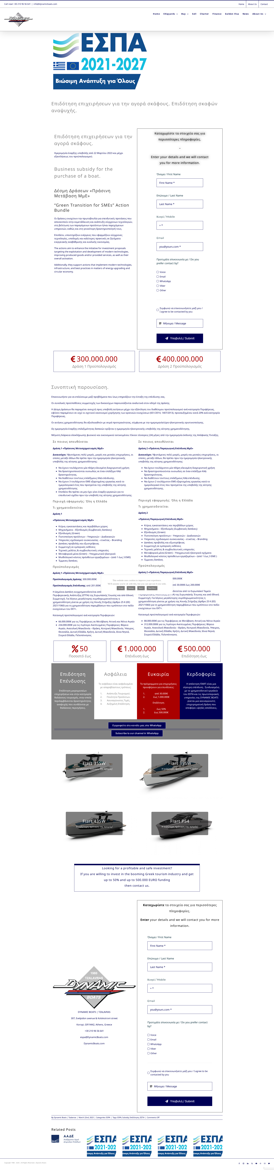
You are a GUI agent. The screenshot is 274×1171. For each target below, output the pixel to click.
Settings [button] (131, 588)
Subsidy (125, 1117)
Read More (152, 588)
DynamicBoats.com (94, 1043)
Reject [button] (141, 588)
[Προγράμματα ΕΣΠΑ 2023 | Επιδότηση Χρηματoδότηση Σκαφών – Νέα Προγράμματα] (172, 1146)
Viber (162, 285)
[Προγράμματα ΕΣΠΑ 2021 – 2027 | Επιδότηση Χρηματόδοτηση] (208, 1146)
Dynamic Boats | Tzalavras (65, 1117)
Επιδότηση (134, 1117)
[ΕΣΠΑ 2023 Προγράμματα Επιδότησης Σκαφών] (137, 1146)
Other (163, 290)
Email (162, 276)
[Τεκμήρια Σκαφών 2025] (66, 1139)
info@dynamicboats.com (45, 4)
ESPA (108, 1117)
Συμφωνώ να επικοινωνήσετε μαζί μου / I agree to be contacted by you (181, 310)
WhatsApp (165, 281)
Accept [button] (120, 588)
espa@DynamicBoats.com (94, 1037)
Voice (162, 272)
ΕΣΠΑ (142, 1117)
